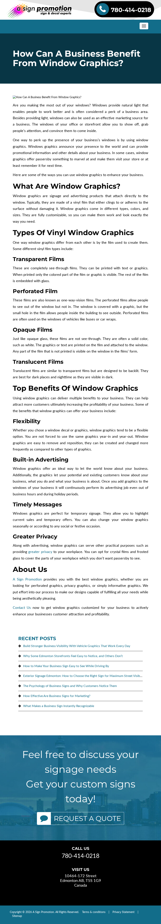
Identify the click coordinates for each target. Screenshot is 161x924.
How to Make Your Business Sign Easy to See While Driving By (66, 666)
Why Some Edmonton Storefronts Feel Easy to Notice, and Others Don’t (73, 656)
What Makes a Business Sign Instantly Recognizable (58, 706)
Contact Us (22, 608)
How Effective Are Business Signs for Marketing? (56, 696)
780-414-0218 (131, 10)
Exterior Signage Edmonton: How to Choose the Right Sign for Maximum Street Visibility (84, 676)
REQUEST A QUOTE (87, 818)
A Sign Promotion (27, 579)
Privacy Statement (123, 912)
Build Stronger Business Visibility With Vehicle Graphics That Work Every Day (76, 646)
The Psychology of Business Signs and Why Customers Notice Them (70, 686)
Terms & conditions (93, 912)
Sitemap (17, 916)
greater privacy (40, 552)
